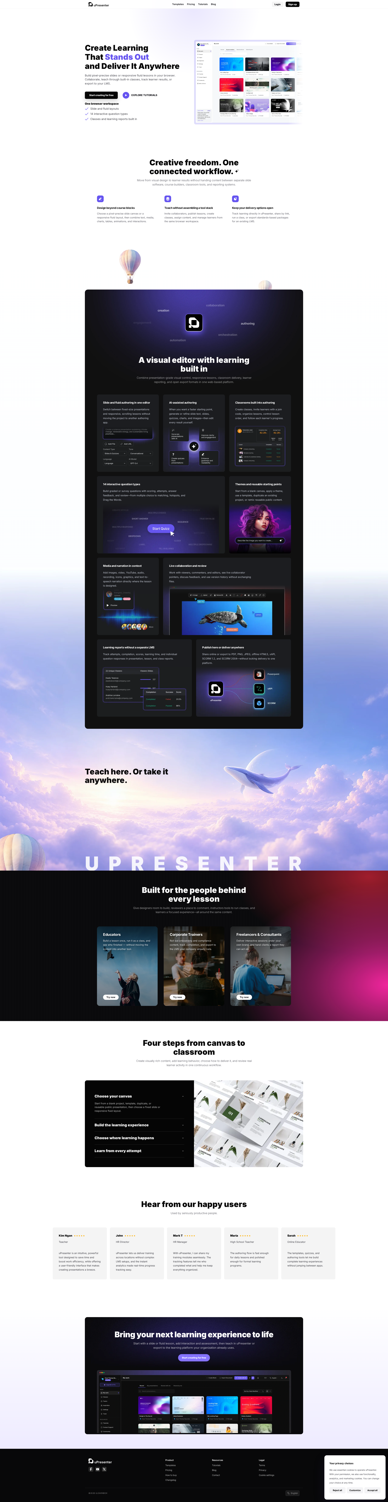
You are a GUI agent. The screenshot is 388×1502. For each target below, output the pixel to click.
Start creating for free (101, 95)
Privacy (262, 1470)
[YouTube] (97, 1469)
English (294, 1493)
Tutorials (203, 4)
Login (277, 4)
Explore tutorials (144, 95)
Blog (213, 4)
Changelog (170, 1480)
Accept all (372, 1490)
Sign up (292, 4)
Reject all (337, 1490)
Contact (216, 1475)
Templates (178, 4)
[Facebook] (91, 1469)
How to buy (171, 1475)
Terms (262, 1465)
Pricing (191, 4)
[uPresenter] (99, 4)
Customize (355, 1490)
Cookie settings (266, 1475)
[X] (104, 1469)
